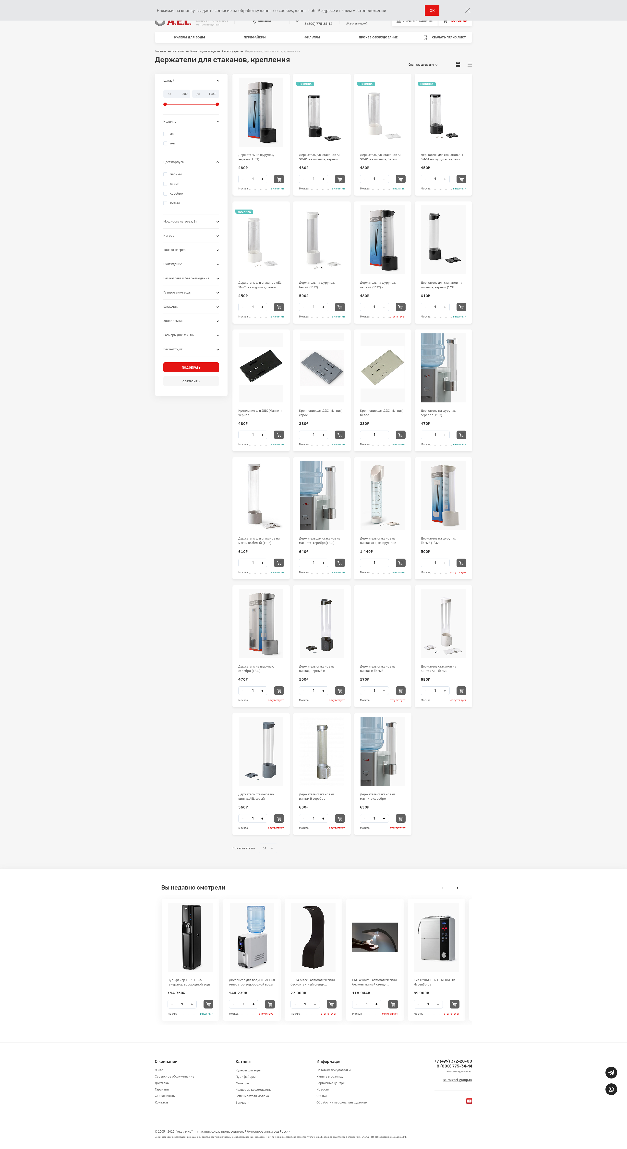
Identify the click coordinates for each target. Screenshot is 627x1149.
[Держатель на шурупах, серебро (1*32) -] (261, 623)
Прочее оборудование (378, 37)
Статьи (321, 1095)
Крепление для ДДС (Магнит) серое (320, 412)
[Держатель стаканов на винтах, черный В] (322, 623)
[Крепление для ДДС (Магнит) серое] (322, 367)
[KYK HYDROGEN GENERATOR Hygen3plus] (436, 937)
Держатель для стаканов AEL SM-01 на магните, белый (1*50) (381, 156)
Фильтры (312, 37)
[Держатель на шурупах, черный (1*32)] (261, 112)
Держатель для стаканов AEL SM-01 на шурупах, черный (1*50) (442, 156)
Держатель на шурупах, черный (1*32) (256, 156)
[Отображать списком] (470, 65)
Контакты (162, 1102)
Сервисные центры (330, 1083)
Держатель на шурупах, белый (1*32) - (438, 540)
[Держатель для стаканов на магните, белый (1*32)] (261, 495)
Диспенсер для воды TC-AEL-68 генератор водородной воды (252, 982)
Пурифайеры (255, 37)
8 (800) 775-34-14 (454, 1066)
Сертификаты (165, 1095)
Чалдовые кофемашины (253, 1089)
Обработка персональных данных (341, 1102)
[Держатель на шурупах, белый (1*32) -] (443, 495)
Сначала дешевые (421, 64)
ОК (432, 10)
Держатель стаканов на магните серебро (378, 796)
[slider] (191, 98)
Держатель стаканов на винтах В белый (378, 668)
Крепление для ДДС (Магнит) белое (381, 412)
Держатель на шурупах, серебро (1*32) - (256, 668)
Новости (322, 1089)
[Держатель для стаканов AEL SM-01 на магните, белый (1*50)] (383, 112)
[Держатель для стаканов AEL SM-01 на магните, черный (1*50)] (322, 112)
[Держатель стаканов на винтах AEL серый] (261, 751)
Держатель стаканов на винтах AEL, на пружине (378, 540)
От (169, 93)
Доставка (162, 1083)
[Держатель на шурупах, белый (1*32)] (322, 239)
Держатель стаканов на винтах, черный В (317, 668)
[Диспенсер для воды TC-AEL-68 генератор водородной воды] (252, 937)
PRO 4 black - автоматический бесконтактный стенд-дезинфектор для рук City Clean (312, 982)
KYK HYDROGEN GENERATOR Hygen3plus (434, 982)
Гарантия (162, 1089)
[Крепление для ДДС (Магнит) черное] (261, 367)
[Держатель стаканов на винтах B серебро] (322, 751)
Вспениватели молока (252, 1096)
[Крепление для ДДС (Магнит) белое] (383, 367)
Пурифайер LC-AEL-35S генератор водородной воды (189, 982)
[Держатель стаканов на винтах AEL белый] (443, 623)
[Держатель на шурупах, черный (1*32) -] (383, 239)
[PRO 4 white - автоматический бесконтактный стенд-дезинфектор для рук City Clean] (375, 937)
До (198, 93)
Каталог (178, 51)
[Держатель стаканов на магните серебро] (383, 751)
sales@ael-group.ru (457, 1080)
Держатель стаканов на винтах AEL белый (438, 668)
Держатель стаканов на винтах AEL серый (256, 796)
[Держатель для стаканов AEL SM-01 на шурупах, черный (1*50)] (443, 112)
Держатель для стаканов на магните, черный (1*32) (441, 284)
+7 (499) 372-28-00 (453, 1061)
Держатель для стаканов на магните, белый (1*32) (259, 540)
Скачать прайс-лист (448, 37)
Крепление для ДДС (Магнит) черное (260, 412)
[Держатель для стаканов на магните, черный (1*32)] (443, 239)
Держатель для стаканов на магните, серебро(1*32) (319, 540)
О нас (159, 1070)
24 (264, 848)
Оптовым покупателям (333, 1070)
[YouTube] (469, 1101)
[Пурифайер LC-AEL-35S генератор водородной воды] (190, 937)
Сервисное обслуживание (174, 1076)
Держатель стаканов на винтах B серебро (317, 796)
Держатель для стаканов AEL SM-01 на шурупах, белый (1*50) (259, 284)
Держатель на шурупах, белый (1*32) (317, 284)
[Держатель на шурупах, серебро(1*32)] (443, 367)
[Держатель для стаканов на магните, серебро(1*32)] (322, 495)
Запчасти (243, 1102)
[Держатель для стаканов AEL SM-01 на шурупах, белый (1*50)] (261, 239)
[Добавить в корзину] (279, 179)
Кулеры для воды (189, 37)
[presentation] (442, 888)
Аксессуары (230, 51)
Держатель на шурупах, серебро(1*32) (438, 412)
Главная (161, 51)
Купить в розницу (329, 1076)
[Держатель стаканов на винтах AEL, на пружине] (383, 495)
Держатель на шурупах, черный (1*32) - (378, 284)
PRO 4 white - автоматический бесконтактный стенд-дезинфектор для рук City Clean (374, 982)
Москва (264, 20)
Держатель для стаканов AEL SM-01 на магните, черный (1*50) (320, 156)
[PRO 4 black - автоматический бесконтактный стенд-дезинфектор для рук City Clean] (313, 937)
